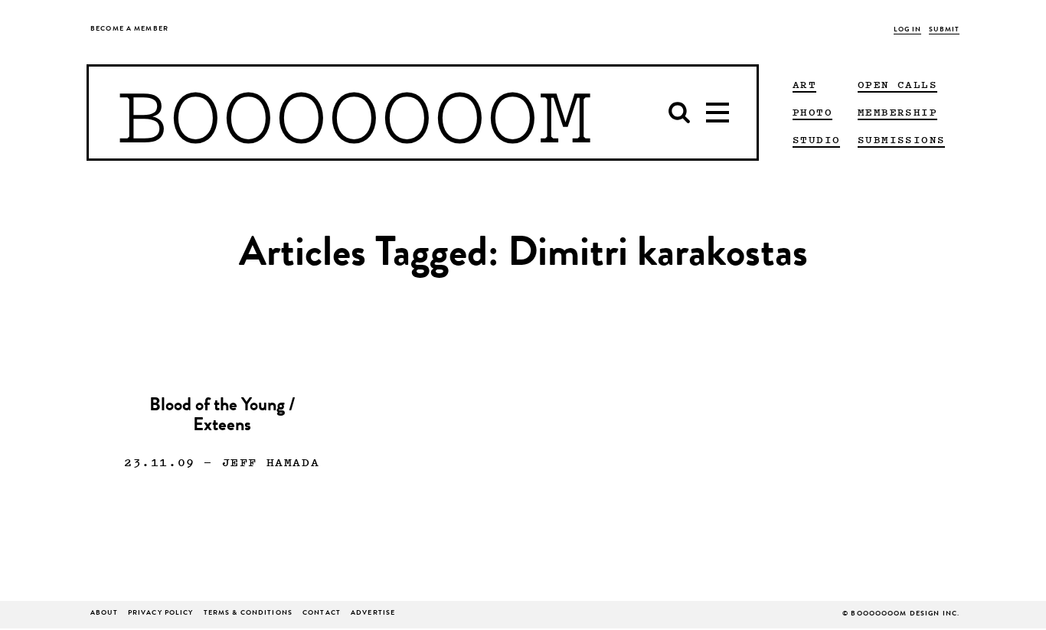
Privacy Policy (161, 613)
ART (804, 84)
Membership (897, 112)
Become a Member (129, 29)
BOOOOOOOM (354, 112)
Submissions (901, 139)
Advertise (373, 613)
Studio (816, 139)
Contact (321, 613)
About (104, 613)
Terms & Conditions (248, 613)
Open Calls (897, 84)
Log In (908, 30)
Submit (944, 30)
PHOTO (812, 112)
